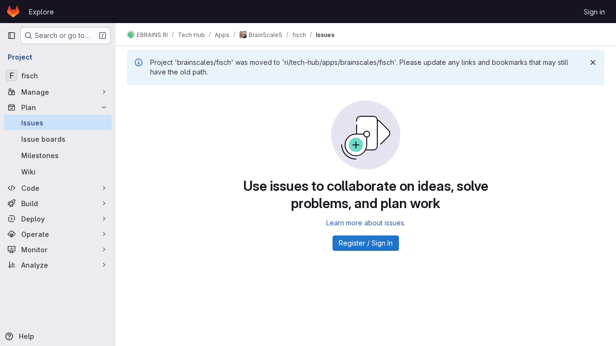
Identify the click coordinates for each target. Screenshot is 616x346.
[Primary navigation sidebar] (11, 35)
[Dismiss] (593, 62)
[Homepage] (13, 11)
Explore (41, 12)
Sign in (594, 12)
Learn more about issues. (366, 223)
